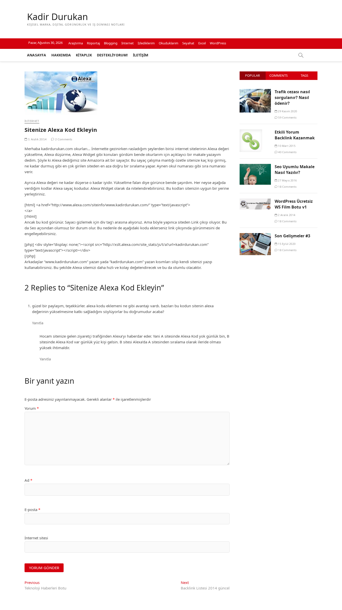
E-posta (32, 509)
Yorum (32, 408)
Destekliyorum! (112, 55)
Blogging (110, 43)
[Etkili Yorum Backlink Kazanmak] (251, 132)
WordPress (218, 43)
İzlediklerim (146, 43)
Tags (304, 75)
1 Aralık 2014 (37, 139)
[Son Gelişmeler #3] (255, 235)
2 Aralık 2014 (286, 215)
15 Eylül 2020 (286, 244)
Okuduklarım (168, 43)
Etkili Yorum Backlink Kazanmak (295, 135)
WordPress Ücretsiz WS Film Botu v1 (294, 204)
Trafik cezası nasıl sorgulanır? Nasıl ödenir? (292, 97)
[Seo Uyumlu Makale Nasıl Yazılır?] (255, 166)
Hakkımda (61, 55)
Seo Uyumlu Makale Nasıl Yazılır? (294, 169)
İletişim (140, 55)
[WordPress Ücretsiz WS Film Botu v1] (255, 201)
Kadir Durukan (57, 16)
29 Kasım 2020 (287, 111)
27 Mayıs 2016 (287, 180)
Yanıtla (37, 322)
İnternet (127, 43)
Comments (278, 75)
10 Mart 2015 (286, 146)
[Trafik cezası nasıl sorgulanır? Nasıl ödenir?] (255, 91)
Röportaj (93, 43)
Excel (202, 43)
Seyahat (188, 43)
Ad (28, 480)
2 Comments (63, 139)
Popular (252, 75)
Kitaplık (84, 55)
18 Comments (286, 186)
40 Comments (286, 152)
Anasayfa (36, 55)
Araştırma (75, 43)
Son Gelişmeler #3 (292, 236)
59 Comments (286, 117)
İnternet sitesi (36, 537)
